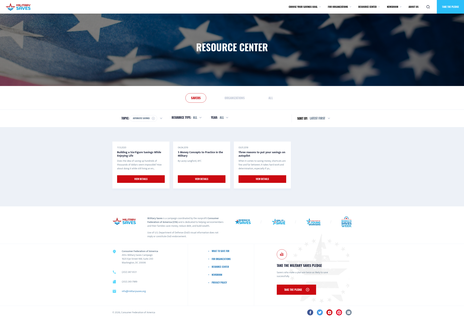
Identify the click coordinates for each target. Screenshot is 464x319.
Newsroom (392, 7)
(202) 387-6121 (129, 272)
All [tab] (270, 98)
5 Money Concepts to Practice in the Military (200, 154)
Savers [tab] (196, 98)
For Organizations (338, 7)
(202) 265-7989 (129, 282)
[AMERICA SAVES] (18, 7)
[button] (320, 7)
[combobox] (320, 118)
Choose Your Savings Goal (303, 7)
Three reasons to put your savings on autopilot (262, 154)
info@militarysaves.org (134, 291)
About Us (414, 7)
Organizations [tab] (235, 98)
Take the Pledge (450, 7)
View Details (141, 179)
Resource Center (367, 7)
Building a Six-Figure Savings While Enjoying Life (139, 154)
